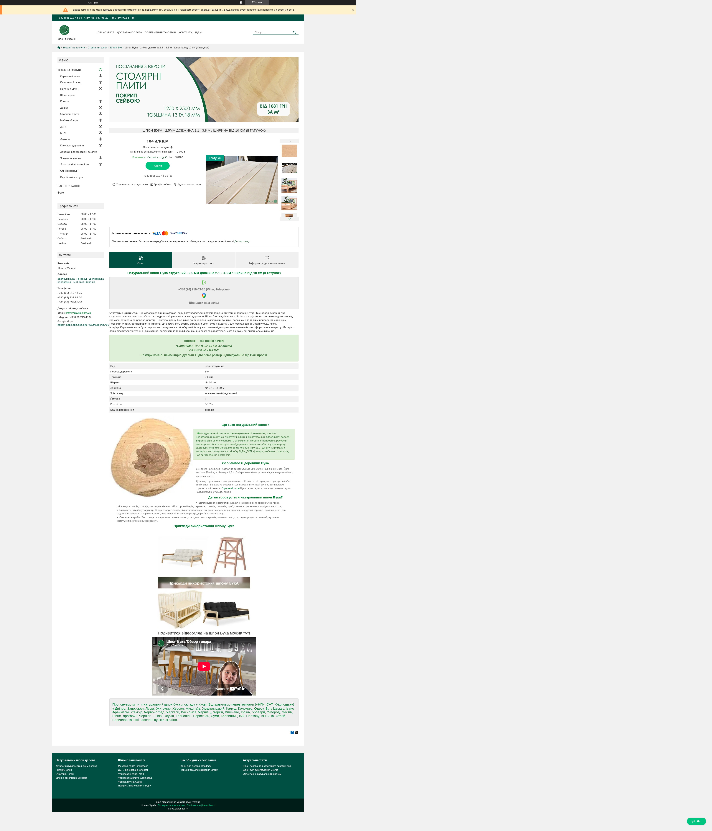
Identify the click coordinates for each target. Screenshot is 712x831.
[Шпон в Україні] (64, 29)
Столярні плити (69, 113)
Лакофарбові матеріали (74, 164)
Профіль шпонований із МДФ (134, 785)
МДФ (63, 132)
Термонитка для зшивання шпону (199, 769)
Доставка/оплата (129, 32)
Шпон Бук (116, 47)
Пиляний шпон (69, 88)
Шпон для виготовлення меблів (260, 769)
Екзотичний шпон (70, 82)
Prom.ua (196, 802)
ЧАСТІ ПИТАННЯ (68, 186)
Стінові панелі (68, 170)
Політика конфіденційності (201, 805)
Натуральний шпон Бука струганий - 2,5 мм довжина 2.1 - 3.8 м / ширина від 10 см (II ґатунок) (204, 273)
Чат (699, 821)
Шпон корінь (67, 95)
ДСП (63, 126)
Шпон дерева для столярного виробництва (267, 766)
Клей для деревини (72, 145)
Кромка (64, 101)
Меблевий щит (69, 120)
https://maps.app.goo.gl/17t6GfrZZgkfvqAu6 (83, 324)
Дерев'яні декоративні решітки (78, 151)
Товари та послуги (74, 47)
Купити (158, 165)
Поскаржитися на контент (171, 805)
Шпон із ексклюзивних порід (71, 777)
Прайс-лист (106, 32)
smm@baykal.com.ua (78, 312)
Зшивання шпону (70, 158)
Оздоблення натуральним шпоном (262, 774)
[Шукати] (294, 32)
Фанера (65, 139)
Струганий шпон (98, 47)
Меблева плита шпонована (133, 766)
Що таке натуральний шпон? (245, 425)
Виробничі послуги (71, 177)
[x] (296, 732)
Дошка (64, 107)
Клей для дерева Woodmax (196, 766)
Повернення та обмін (160, 32)
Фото (60, 192)
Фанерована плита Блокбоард (135, 777)
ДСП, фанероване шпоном (133, 769)
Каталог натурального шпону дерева (76, 766)
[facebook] (292, 732)
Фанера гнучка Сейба (130, 781)
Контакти (185, 32)
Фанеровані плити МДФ (131, 774)
